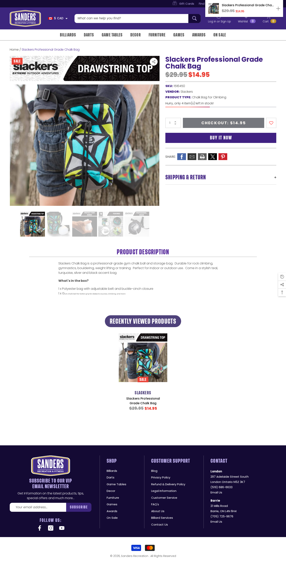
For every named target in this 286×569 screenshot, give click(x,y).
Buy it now (221, 138)
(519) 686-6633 (221, 487)
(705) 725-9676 (222, 516)
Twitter (212, 156)
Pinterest (222, 156)
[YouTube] (61, 528)
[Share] (154, 62)
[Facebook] (39, 528)
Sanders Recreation (135, 556)
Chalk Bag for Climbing (209, 97)
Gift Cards (186, 4)
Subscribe (79, 507)
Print (202, 156)
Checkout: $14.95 (223, 123)
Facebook (181, 156)
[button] (66, 18)
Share (154, 62)
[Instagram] (50, 528)
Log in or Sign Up (219, 21)
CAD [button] (58, 18)
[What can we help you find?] (138, 18)
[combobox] (131, 18)
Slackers (187, 91)
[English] (50, 18)
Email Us (216, 492)
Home (14, 49)
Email (192, 156)
